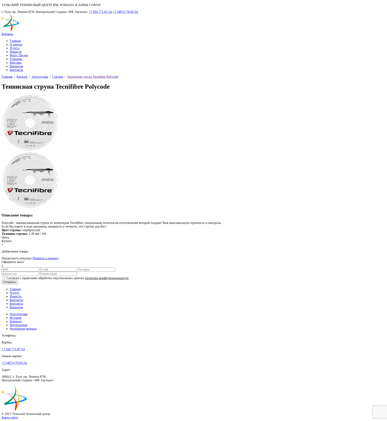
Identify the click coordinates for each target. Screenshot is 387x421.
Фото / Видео (19, 55)
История (15, 317)
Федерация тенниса (23, 328)
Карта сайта (10, 417)
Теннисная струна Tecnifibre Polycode (92, 76)
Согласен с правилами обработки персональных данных (67, 278)
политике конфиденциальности (107, 278)
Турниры (16, 59)
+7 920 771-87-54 (100, 12)
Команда (16, 321)
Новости (16, 51)
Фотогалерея (18, 325)
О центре (16, 44)
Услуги (14, 48)
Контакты (16, 70)
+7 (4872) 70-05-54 (125, 12)
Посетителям (19, 314)
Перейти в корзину (45, 258)
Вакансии (16, 66)
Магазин (16, 62)
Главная (15, 41)
